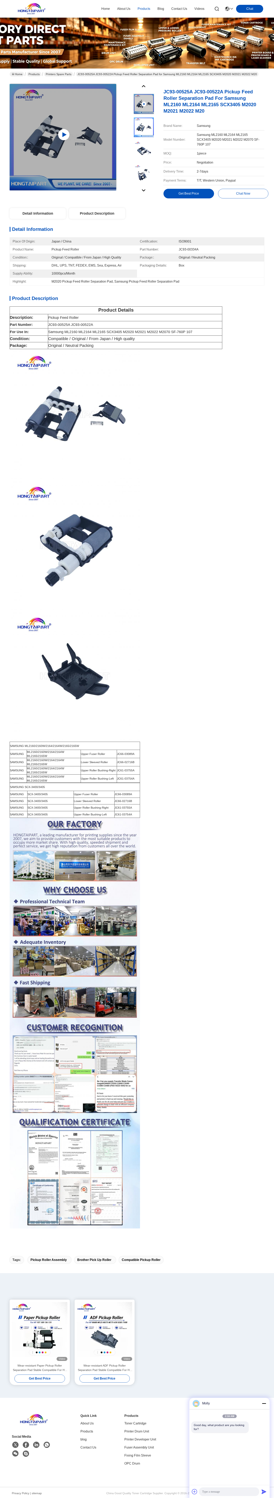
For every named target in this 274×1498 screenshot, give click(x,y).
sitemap (37, 1493)
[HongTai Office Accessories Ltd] (32, 9)
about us (123, 8)
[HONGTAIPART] (25, 1453)
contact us (179, 8)
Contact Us (88, 1447)
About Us (87, 1423)
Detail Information (37, 213)
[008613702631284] (46, 1444)
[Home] (34, 1424)
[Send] (264, 1491)
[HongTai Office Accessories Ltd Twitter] (15, 1444)
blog (160, 8)
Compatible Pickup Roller (141, 1260)
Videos (199, 8)
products (144, 8)
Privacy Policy (20, 1493)
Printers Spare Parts (58, 74)
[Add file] (194, 1491)
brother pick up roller (94, 1260)
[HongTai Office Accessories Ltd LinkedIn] (36, 1444)
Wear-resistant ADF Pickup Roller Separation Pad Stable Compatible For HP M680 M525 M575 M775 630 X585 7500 (104, 1368)
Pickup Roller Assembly (48, 1260)
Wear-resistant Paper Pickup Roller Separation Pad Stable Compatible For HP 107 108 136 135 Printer (39, 1368)
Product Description (97, 213)
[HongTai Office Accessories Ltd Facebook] (25, 1444)
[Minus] (264, 1403)
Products (34, 74)
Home (105, 8)
